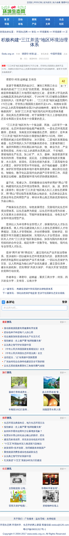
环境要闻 (44, 31)
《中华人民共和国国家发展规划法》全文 (24, 349)
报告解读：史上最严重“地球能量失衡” (23, 340)
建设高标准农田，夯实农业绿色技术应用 (24, 439)
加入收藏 (56, 2)
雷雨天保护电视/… (18, 505)
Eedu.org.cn (8, 53)
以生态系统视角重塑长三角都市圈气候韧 (24, 365)
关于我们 (17, 518)
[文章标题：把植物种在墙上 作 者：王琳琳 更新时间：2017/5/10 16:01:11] (51, 501)
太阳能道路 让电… (18, 488)
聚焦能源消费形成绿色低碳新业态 (21, 452)
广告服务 (29, 518)
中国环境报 (56, 53)
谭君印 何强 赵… (30, 53)
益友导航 (40, 518)
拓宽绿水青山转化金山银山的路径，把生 (24, 435)
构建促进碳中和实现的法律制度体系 (35, 289)
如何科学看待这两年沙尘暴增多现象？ (23, 431)
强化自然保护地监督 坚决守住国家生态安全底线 (41, 293)
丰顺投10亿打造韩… (19, 409)
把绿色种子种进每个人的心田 (18, 332)
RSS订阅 (38, 2)
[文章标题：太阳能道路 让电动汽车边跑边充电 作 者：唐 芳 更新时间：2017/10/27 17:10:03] (18, 484)
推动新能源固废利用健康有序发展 (21, 328)
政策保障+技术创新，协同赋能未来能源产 (25, 448)
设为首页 (47, 2)
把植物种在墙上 (51, 505)
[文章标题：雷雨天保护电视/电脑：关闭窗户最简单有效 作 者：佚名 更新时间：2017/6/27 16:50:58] (18, 501)
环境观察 (57, 31)
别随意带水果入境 (51, 409)
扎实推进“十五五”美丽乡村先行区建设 (23, 460)
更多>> (63, 322)
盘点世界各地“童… (51, 392)
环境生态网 (22, 31)
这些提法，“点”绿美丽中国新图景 (20, 357)
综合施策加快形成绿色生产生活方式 (22, 336)
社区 (61, 24)
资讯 (33, 31)
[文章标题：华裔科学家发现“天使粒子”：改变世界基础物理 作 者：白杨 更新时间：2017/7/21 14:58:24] (51, 484)
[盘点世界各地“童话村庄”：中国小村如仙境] (51, 388)
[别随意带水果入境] (51, 405)
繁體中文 (65, 2)
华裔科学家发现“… (50, 488)
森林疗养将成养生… (19, 392)
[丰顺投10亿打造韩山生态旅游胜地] (19, 405)
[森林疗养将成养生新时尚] (19, 388)
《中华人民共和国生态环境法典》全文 (23, 353)
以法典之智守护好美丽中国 (17, 345)
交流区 (30, 2)
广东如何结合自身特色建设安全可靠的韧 (24, 361)
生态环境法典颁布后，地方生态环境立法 (24, 422)
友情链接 (51, 518)
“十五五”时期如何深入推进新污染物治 (23, 443)
